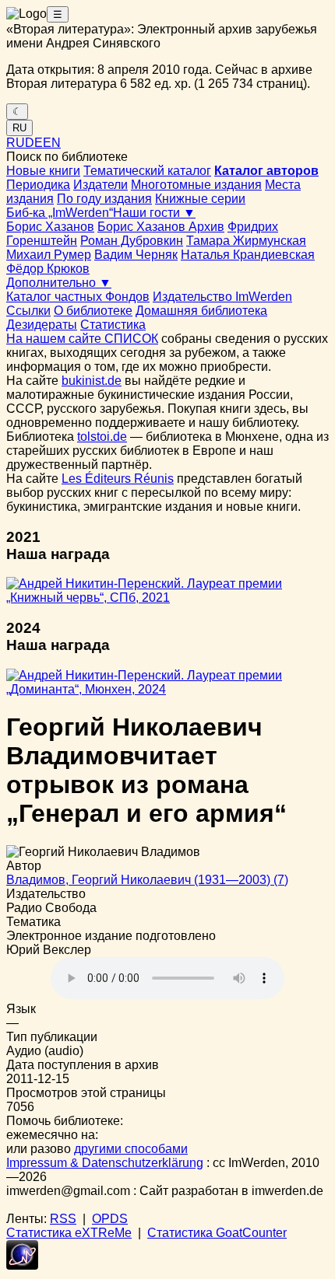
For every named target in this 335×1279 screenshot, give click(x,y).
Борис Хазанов (50, 226)
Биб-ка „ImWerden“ (59, 212)
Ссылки (28, 310)
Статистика (113, 324)
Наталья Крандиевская (248, 254)
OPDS (110, 1218)
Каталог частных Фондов (78, 296)
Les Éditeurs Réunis (118, 478)
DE (34, 142)
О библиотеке (93, 310)
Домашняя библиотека (201, 310)
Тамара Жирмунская (246, 240)
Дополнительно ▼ (58, 282)
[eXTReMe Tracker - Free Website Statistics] (22, 1265)
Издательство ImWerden (222, 296)
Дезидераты (41, 324)
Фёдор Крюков (48, 268)
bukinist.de (92, 380)
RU (19, 128)
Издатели (100, 184)
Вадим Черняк (136, 254)
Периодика (38, 184)
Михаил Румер (48, 254)
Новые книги (43, 170)
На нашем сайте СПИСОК (82, 338)
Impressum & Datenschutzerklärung (104, 1162)
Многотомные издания (196, 184)
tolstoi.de (102, 436)
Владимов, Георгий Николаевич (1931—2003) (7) (147, 879)
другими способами (131, 1148)
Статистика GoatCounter (217, 1232)
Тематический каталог (147, 170)
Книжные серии (200, 198)
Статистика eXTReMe (69, 1232)
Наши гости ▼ (154, 212)
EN (52, 142)
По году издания (104, 198)
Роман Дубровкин (131, 240)
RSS (63, 1218)
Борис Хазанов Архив (160, 226)
